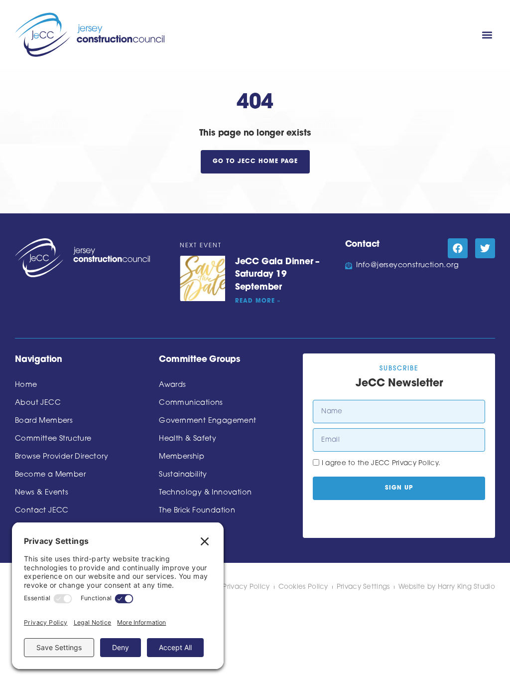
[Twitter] (485, 248)
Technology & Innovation (205, 493)
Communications (191, 403)
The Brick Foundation (197, 510)
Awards (172, 385)
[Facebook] (458, 248)
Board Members (44, 421)
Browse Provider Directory (61, 457)
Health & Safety (187, 439)
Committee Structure (53, 439)
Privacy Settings (363, 587)
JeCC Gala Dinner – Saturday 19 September (277, 275)
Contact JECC (42, 510)
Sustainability (183, 475)
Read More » (257, 301)
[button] (487, 34)
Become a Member (50, 475)
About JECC (38, 403)
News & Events (41, 493)
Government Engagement (207, 421)
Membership (181, 457)
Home (26, 385)
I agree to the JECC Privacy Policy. (381, 463)
